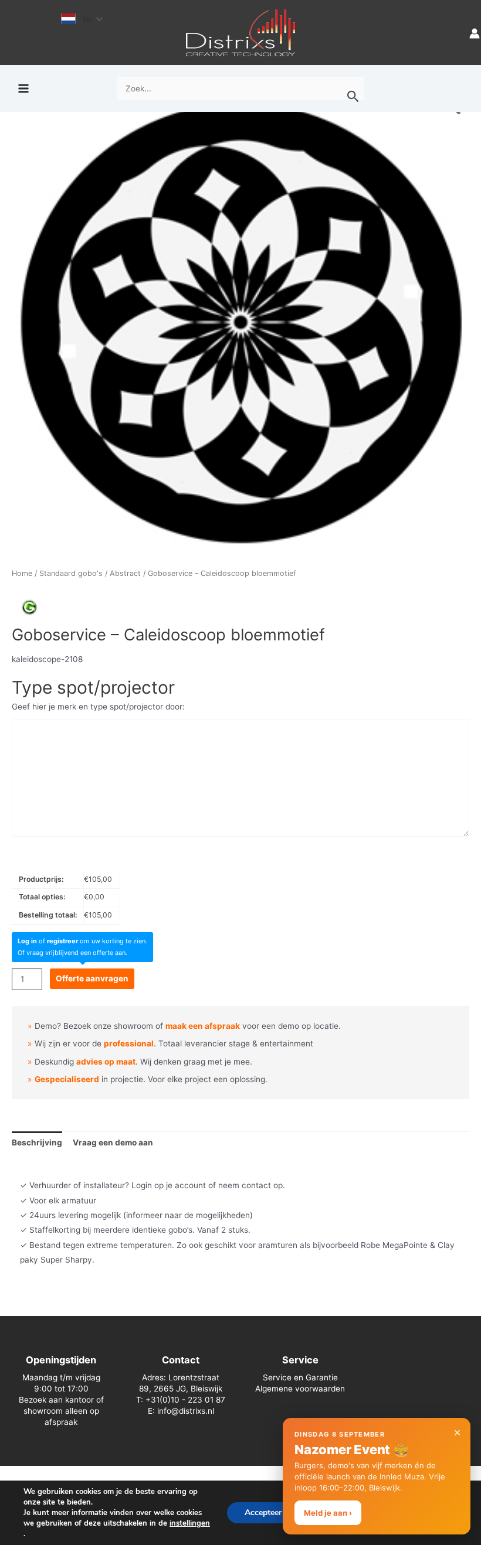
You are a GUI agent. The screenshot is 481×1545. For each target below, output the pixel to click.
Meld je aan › (328, 1512)
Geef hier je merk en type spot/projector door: (98, 706)
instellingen (190, 1523)
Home (22, 573)
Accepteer (263, 1512)
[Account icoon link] (474, 32)
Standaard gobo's (71, 573)
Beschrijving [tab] (37, 1142)
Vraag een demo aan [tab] (113, 1142)
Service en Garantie (300, 1377)
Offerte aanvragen (92, 978)
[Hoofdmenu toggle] (23, 88)
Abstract (125, 573)
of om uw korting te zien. (82, 941)
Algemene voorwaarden (300, 1388)
